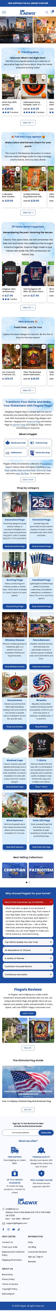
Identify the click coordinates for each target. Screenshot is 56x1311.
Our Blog (32, 1247)
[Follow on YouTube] (13, 1229)
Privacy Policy (8, 1279)
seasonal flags (34, 421)
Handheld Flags (41, 580)
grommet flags (44, 470)
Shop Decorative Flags (15, 546)
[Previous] (4, 870)
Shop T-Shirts (41, 787)
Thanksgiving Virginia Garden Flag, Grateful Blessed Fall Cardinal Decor (20, 198)
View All (27, 122)
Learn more (28, 1013)
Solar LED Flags (41, 820)
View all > (28, 1048)
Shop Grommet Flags (41, 546)
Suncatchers (14, 700)
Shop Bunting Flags (14, 606)
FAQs (30, 1242)
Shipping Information (12, 1260)
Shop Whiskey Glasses (14, 666)
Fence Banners (41, 640)
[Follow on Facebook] (3, 1229)
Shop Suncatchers (15, 727)
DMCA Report (8, 1294)
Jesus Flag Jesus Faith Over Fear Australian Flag (44, 104)
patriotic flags (19, 424)
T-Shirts (41, 760)
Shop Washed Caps (14, 787)
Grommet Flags (41, 519)
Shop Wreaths (41, 727)
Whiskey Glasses (14, 640)
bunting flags (29, 470)
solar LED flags (22, 473)
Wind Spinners (14, 820)
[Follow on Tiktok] (19, 1229)
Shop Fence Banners (41, 666)
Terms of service (10, 1284)
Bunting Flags (15, 580)
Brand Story (7, 1274)
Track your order (10, 1247)
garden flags (16, 470)
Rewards (32, 1261)
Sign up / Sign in (35, 1256)
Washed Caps (15, 760)
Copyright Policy (9, 1289)
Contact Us (7, 1242)
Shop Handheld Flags (41, 606)
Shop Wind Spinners (14, 847)
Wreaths (41, 700)
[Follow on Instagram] (8, 1229)
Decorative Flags (15, 519)
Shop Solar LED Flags (41, 847)
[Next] (52, 870)
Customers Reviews (37, 1252)
